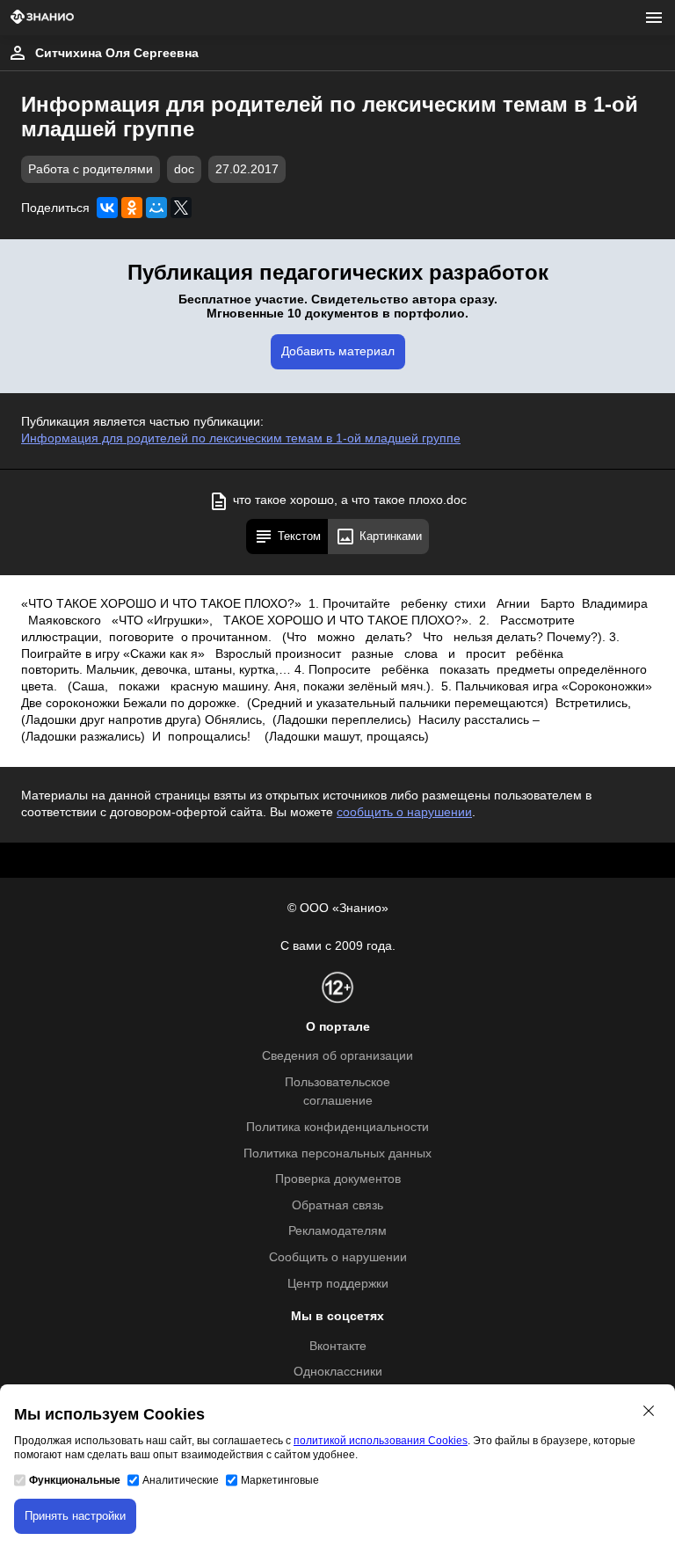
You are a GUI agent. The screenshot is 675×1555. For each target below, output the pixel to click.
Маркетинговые (280, 1480)
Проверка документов (338, 1179)
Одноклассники (338, 1371)
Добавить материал (338, 351)
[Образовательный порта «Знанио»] (42, 18)
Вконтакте (338, 1346)
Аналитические (180, 1480)
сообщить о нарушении (404, 812)
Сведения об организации (337, 1055)
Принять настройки (75, 1515)
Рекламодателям (337, 1230)
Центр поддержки (337, 1283)
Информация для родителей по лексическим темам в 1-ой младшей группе (241, 438)
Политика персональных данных (337, 1153)
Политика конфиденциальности (337, 1127)
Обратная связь (337, 1205)
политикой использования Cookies (381, 1441)
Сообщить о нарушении (338, 1257)
